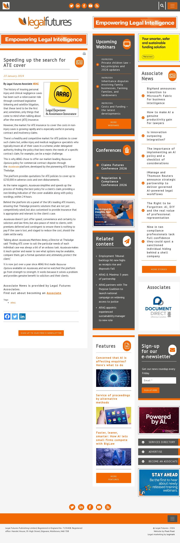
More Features (113, 478)
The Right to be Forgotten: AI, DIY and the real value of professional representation (161, 210)
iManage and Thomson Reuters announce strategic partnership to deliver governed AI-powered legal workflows (161, 183)
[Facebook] (7, 316)
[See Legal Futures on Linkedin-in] (78, 5)
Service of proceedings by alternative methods (113, 398)
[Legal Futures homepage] (45, 22)
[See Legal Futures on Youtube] (90, 5)
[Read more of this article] (113, 378)
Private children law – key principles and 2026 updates (116, 66)
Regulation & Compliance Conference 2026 (114, 181)
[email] (159, 380)
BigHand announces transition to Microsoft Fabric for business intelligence (161, 96)
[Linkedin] (22, 316)
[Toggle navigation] (172, 5)
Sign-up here (150, 390)
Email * (148, 380)
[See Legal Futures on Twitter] (71, 5)
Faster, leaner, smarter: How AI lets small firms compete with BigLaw (112, 438)
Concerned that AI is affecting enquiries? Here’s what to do (111, 361)
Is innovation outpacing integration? (157, 135)
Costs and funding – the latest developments (114, 110)
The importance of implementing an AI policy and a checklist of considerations (161, 156)
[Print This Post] (84, 53)
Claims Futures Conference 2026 (114, 166)
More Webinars (113, 124)
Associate (54, 293)
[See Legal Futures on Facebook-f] (84, 5)
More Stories (159, 269)
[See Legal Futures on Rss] (96, 5)
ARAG (36, 83)
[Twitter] (14, 316)
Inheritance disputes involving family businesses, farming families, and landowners (115, 88)
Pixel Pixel (170, 531)
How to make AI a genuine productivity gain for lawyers (160, 117)
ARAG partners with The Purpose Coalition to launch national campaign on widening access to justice (113, 293)
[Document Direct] (159, 308)
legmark (171, 534)
